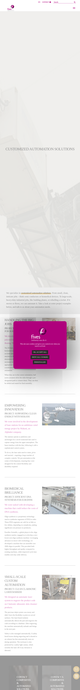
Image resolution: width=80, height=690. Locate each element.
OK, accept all (40, 352)
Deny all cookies (40, 357)
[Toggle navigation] (74, 8)
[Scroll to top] (76, 685)
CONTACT (45, 2)
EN (39, 2)
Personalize (40, 362)
